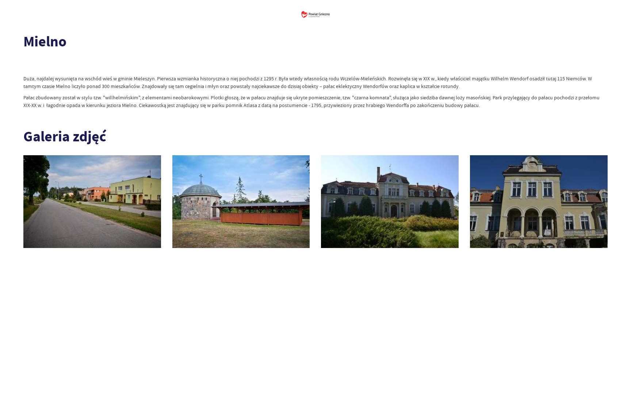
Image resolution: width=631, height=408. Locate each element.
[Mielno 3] (241, 201)
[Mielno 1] (539, 201)
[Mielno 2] (390, 201)
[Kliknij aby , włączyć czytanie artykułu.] (29, 64)
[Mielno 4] (92, 201)
